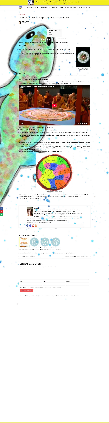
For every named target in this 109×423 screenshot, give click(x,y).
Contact (74, 7)
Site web (68, 281)
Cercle (41, 253)
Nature (72, 253)
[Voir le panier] (81, 7)
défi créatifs (60, 216)
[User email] (36, 225)
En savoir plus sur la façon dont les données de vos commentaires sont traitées (61, 295)
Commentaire (23, 269)
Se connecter (87, 7)
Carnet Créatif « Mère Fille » (49, 213)
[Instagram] (30, 225)
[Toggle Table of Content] (59, 31)
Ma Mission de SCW (31, 7)
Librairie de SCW (51, 7)
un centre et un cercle (34, 196)
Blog (57, 7)
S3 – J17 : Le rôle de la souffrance (27, 256)
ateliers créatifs (52, 216)
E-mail (44, 281)
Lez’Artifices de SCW (41, 7)
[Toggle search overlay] (79, 7)
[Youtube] (33, 225)
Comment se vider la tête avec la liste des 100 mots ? (77, 256)
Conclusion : (51, 35)
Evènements (63, 7)
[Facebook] (27, 225)
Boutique (69, 7)
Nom (21, 281)
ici (50, 4)
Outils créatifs (22, 14)
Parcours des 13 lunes (60, 214)
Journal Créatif (63, 253)
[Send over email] (1, 214)
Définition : (51, 32)
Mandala (69, 253)
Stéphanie (27, 21)
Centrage (38, 253)
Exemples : (51, 34)
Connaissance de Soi (54, 253)
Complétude (47, 253)
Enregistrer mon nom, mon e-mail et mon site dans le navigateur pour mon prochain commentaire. (41, 287)
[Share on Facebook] (1, 208)
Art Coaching (48, 218)
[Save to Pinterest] (1, 211)
